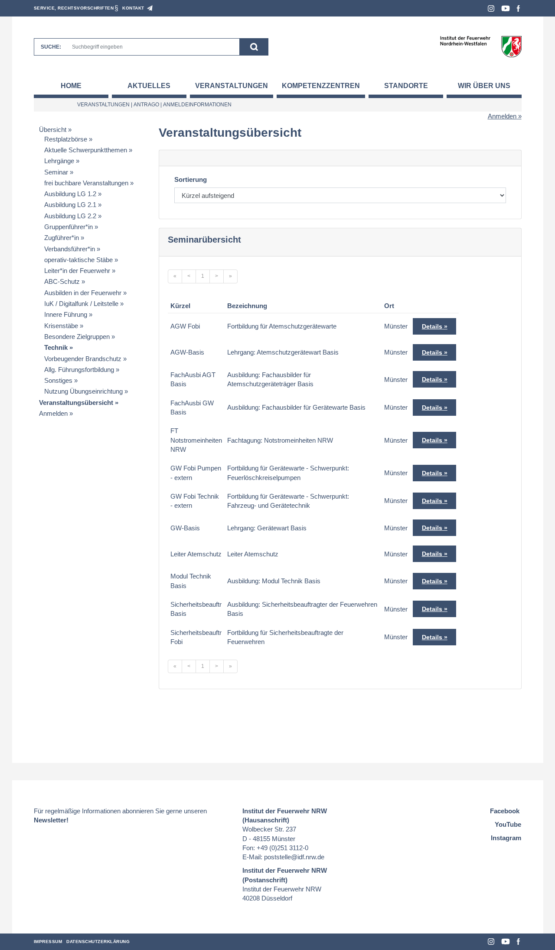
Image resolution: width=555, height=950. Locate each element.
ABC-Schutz (62, 281)
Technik (56, 347)
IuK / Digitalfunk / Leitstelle (81, 303)
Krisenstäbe (61, 325)
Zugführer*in (61, 237)
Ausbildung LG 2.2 (70, 216)
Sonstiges (58, 380)
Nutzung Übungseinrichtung (83, 391)
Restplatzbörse (65, 139)
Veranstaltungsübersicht (76, 402)
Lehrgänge (59, 160)
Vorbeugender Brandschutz (82, 358)
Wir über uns (484, 85)
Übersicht (52, 129)
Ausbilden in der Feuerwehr (82, 292)
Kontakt (133, 8)
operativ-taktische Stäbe (78, 259)
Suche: (51, 47)
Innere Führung (65, 314)
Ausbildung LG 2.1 (70, 204)
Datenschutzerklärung (98, 941)
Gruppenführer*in (68, 226)
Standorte (406, 85)
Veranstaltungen (231, 85)
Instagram (491, 8)
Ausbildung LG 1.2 (70, 193)
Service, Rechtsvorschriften (74, 8)
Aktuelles (148, 85)
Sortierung (190, 179)
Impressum (48, 941)
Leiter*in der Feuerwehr (77, 270)
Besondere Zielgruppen (77, 336)
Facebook (518, 8)
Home (71, 85)
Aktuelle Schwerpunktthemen (85, 150)
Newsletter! (51, 820)
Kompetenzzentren (321, 85)
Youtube (505, 8)
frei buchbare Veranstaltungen (86, 183)
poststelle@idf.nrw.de (294, 857)
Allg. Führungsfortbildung (79, 369)
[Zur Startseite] (481, 46)
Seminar (56, 172)
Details (432, 326)
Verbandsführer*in (69, 249)
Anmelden (502, 116)
